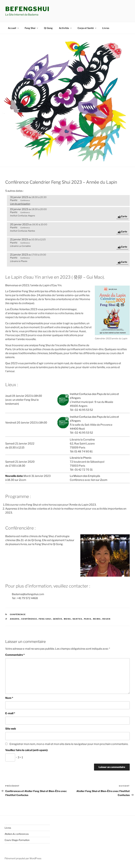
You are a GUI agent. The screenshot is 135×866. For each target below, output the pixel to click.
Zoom (103, 479)
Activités (64, 28)
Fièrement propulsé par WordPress (23, 858)
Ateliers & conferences (17, 833)
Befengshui (27, 9)
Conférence (18, 614)
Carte (124, 216)
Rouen (106, 619)
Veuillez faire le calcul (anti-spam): (26, 750)
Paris (88, 619)
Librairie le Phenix (81, 457)
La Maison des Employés (85, 476)
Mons (67, 619)
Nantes (77, 619)
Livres (105, 28)
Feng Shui (30, 28)
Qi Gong (48, 28)
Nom (9, 698)
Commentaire (15, 654)
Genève (57, 619)
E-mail (10, 713)
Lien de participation (20, 204)
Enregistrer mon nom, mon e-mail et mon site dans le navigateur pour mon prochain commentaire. (69, 744)
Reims (97, 619)
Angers (15, 619)
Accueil (12, 28)
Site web (10, 728)
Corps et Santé (86, 28)
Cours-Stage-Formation (17, 840)
